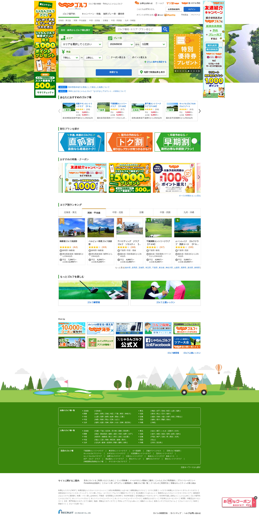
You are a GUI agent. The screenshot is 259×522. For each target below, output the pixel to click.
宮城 (163, 411)
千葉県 (155, 268)
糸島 (125, 442)
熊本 (111, 422)
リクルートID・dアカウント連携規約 (117, 483)
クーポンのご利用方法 (159, 483)
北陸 (141, 414)
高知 (168, 419)
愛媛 (163, 419)
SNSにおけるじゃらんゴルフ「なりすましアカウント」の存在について (97, 91)
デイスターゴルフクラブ (118, 461)
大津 (176, 437)
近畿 (141, 417)
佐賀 (102, 422)
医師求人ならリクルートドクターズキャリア (174, 493)
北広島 (107, 431)
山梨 (97, 417)
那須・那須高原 (101, 434)
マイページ (195, 15)
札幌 (97, 431)
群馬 (102, 414)
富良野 (125, 431)
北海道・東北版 (64, 20)
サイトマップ (175, 513)
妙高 (173, 434)
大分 (116, 422)
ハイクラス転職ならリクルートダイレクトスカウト (179, 490)
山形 (173, 411)
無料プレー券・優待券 (113, 14)
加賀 (158, 434)
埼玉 (111, 414)
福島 (178, 411)
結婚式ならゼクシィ (150, 498)
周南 (107, 440)
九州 (85, 422)
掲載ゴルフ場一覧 (141, 483)
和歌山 (178, 417)
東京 (121, 414)
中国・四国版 (116, 20)
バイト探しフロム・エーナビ (99, 493)
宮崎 (121, 422)
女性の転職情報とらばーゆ (118, 490)
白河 (176, 431)
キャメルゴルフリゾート (92, 453)
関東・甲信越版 (80, 20)
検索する (114, 72)
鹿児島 (127, 422)
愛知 (116, 417)
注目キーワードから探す (191, 467)
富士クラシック (135, 459)
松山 (153, 440)
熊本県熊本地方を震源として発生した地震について (89, 87)
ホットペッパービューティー (101, 498)
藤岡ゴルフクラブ (152, 459)
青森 (153, 411)
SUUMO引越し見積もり (168, 496)
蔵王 (158, 431)
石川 (163, 414)
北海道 (97, 411)
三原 (102, 440)
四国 (141, 419)
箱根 (110, 434)
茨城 (107, 414)
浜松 (120, 437)
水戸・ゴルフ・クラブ (91, 459)
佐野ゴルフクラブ (113, 456)
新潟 (153, 414)
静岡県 (197, 268)
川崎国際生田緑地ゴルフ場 (93, 461)
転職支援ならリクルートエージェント (92, 490)
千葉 (116, 414)
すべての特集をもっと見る (190, 196)
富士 (110, 437)
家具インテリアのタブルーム (165, 501)
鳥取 (97, 419)
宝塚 (163, 437)
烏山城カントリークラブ (115, 459)
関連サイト (62, 504)
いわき (163, 431)
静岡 (107, 417)
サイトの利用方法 (160, 513)
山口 (116, 419)
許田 (153, 442)
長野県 (183, 268)
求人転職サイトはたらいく (146, 493)
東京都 (161, 268)
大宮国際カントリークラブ (141, 453)
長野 (102, 417)
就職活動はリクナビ (137, 490)
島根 (102, 419)
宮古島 (158, 442)
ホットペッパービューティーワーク (128, 498)
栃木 (97, 414)
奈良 (173, 417)
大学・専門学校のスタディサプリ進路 (78, 501)
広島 (111, 419)
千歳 (102, 431)
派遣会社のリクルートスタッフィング (72, 493)
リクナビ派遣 (152, 490)
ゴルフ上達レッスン (192, 353)
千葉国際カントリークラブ (93, 451)
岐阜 (111, 417)
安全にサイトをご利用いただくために (99, 480)
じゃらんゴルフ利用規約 (165, 480)
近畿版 (105, 20)
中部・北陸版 (94, 20)
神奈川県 (169, 268)
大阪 (163, 417)
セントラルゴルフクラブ (92, 456)
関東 (85, 414)
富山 (158, 414)
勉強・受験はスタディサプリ (105, 501)
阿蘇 (115, 442)
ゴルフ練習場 (173, 353)
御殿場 (104, 437)
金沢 (153, 434)
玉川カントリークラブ (164, 453)
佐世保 (109, 442)
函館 (120, 431)
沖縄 (153, 422)
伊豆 (115, 437)
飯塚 (103, 442)
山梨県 (177, 268)
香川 (158, 419)
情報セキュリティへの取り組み (183, 483)
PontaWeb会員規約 (92, 483)
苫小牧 (114, 431)
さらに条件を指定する (157, 62)
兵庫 (168, 417)
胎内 (178, 434)
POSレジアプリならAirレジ (128, 501)
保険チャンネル (146, 501)
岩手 (158, 411)
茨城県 (141, 268)
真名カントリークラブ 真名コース (161, 456)
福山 (97, 440)
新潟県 (190, 268)
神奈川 (127, 414)
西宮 (171, 437)
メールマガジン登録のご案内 (141, 480)
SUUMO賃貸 (128, 496)
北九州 (97, 442)
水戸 (130, 434)
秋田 (168, 411)
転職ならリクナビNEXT (67, 490)
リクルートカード (184, 501)
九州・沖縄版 (130, 20)
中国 (85, 419)
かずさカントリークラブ (116, 453)
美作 (123, 440)
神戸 (158, 437)
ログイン (191, 9)
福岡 (97, 422)
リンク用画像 (122, 480)
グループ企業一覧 (75, 504)
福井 (168, 414)
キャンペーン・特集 (91, 14)
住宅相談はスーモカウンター (146, 496)
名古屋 (125, 437)
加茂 (163, 434)
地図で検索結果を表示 (154, 72)
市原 (120, 434)
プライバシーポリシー (186, 480)
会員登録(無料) (174, 9)
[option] (87, 178)
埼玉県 (148, 268)
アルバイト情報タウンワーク (123, 493)
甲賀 (153, 437)
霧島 (120, 442)
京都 (158, 417)
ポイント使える (139, 57)
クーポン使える (118, 57)
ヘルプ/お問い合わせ (192, 513)
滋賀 (153, 417)
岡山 (107, 419)
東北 (141, 411)
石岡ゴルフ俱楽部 (173, 451)
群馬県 (134, 268)
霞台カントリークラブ (173, 459)
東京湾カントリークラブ (118, 451)
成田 (115, 434)
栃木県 (128, 268)
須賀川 (170, 431)
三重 (121, 417)
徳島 (153, 419)
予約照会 (184, 15)
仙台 (153, 431)
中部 (85, 417)
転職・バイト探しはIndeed (87, 496)
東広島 (112, 440)
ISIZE (195, 501)
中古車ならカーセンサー (169, 498)
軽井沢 (97, 437)
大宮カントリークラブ (134, 456)
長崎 (107, 422)
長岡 (168, 434)
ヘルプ (161, 3)
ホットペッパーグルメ (80, 498)
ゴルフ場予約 (69, 14)
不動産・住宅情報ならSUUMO (110, 496)
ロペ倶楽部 (136, 451)
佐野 (125, 434)
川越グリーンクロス (153, 451)
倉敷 (118, 440)
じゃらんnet (183, 496)
